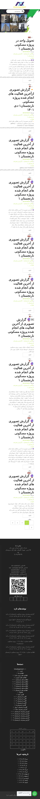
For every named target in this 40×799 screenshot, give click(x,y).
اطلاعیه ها (21, 673)
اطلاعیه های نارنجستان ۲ (21, 682)
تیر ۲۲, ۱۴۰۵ (23, 765)
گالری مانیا (21, 694)
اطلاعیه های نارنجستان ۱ (21, 679)
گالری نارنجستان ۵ (21, 705)
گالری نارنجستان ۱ (28, 53)
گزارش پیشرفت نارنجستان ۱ (21, 711)
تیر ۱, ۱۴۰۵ (23, 767)
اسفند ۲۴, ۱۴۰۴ (23, 782)
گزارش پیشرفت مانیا (21, 709)
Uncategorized (18, 669)
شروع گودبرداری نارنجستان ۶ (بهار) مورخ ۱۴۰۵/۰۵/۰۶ (20, 620)
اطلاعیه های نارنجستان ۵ (21, 688)
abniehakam (26, 51)
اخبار (21, 671)
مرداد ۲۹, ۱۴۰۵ (23, 759)
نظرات (32, 58)
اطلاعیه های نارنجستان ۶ (21, 690)
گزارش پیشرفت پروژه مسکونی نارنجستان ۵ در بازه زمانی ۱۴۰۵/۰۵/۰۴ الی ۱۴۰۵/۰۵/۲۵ (20, 615)
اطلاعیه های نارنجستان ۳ (21, 684)
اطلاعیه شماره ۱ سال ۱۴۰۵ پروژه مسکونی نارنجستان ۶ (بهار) (20, 653)
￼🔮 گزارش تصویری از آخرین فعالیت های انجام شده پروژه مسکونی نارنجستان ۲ (21, 328)
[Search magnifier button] (22, 11)
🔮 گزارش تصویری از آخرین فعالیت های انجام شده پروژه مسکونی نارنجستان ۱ (21, 148)
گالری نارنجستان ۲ (21, 699)
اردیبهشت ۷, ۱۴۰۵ (24, 776)
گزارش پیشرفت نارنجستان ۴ (21, 718)
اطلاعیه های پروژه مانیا (21, 675)
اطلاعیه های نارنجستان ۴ (21, 686)
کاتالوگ (21, 692)
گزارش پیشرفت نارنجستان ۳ (21, 716)
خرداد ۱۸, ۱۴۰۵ (23, 771)
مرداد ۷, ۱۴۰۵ (23, 763)
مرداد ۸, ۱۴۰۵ (23, 761)
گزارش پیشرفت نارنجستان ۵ (21, 720)
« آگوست (23, 749)
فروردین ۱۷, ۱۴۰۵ (23, 778)
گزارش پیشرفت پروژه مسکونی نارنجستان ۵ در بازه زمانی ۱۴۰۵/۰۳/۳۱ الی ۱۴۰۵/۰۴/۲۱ (20, 631)
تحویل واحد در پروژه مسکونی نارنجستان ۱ (24, 44)
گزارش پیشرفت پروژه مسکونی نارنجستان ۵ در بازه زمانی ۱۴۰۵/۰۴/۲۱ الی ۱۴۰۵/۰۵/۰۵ (20, 626)
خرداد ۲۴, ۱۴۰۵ (23, 769)
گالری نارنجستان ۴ (21, 703)
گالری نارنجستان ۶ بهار (21, 707)
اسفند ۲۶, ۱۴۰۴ (23, 780)
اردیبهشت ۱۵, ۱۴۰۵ (23, 774)
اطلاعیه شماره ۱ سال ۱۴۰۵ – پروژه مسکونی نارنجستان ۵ (20, 642)
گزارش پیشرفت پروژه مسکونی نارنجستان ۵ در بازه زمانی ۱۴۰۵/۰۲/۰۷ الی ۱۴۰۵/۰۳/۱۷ (20, 648)
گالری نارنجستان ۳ (21, 701)
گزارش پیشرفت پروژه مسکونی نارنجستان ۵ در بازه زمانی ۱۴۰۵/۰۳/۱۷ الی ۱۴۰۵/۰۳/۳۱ (20, 637)
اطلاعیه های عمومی (21, 677)
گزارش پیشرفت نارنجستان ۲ (21, 713)
